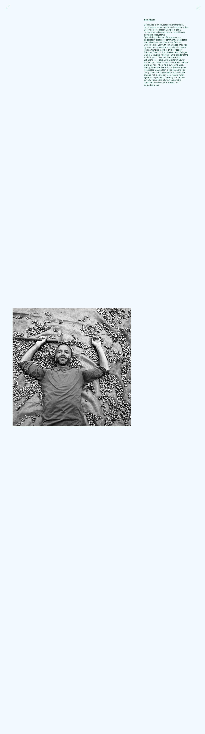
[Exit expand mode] (198, 7)
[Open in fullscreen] (7, 7)
